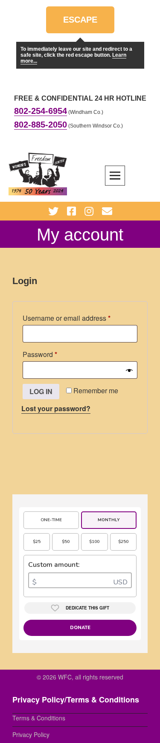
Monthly (109, 520)
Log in (40, 391)
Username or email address (80, 318)
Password (54, 354)
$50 (66, 542)
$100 (94, 542)
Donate (80, 627)
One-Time (51, 520)
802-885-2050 (40, 124)
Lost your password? (55, 408)
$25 (37, 542)
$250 (123, 542)
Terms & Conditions (38, 718)
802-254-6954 (40, 111)
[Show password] (129, 370)
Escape (80, 24)
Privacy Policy (30, 734)
